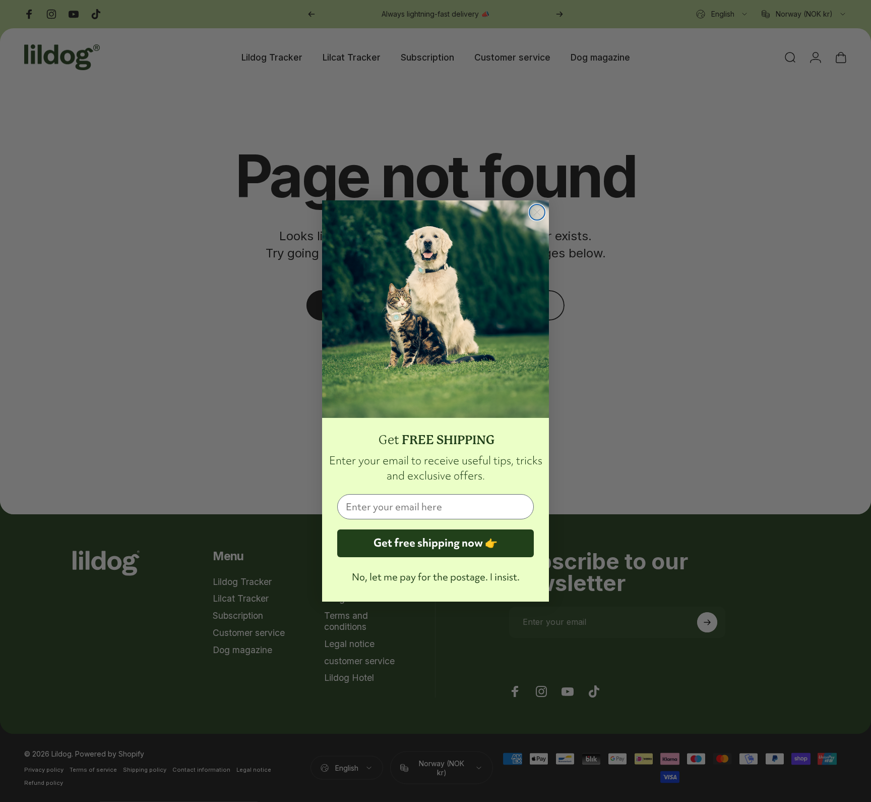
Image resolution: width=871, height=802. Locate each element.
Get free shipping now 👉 (435, 543)
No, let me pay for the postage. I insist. (436, 576)
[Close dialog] (537, 212)
